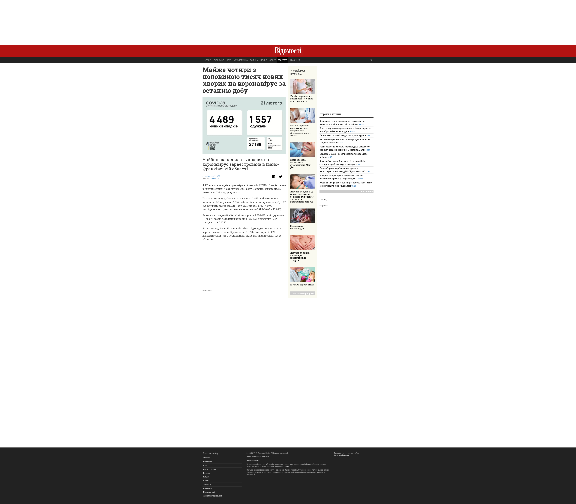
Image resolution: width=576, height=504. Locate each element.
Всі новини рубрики (303, 293)
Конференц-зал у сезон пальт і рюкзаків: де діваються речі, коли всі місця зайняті (342, 122)
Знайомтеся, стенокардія (297, 227)
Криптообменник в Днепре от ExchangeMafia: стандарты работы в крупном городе (343, 162)
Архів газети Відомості (212, 496)
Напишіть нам (252, 460)
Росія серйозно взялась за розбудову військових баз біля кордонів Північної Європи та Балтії (345, 148)
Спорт (272, 60)
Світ (228, 60)
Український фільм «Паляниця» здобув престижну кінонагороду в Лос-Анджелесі (346, 184)
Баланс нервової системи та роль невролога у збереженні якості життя (300, 130)
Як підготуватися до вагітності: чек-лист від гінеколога (301, 99)
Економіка (219, 60)
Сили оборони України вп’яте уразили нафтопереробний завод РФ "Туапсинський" (342, 169)
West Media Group (341, 455)
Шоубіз (263, 60)
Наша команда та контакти (257, 457)
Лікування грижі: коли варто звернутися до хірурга (300, 256)
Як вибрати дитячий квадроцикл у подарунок (343, 135)
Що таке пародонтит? (302, 284)
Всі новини (367, 191)
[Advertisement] (288, 21)
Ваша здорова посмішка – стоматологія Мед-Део (300, 163)
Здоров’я (282, 60)
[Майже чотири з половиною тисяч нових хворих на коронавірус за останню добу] (244, 125)
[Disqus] (244, 328)
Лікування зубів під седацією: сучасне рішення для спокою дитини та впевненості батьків (302, 196)
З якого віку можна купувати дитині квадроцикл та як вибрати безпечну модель (345, 129)
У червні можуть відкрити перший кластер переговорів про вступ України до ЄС (341, 177)
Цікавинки (295, 60)
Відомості (215, 178)
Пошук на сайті (209, 492)
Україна (207, 60)
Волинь (254, 60)
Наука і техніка (240, 60)
